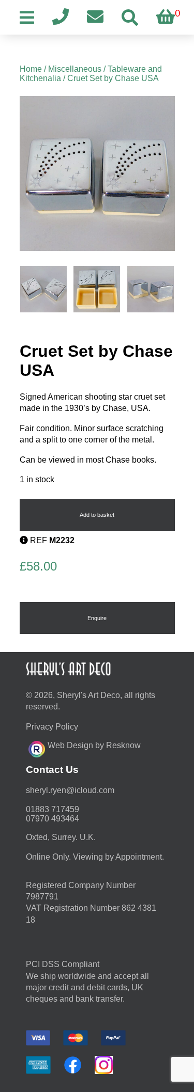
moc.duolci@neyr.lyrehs (70, 790)
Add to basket (97, 515)
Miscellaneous (74, 69)
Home (31, 69)
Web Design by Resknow (94, 745)
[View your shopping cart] (165, 17)
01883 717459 (52, 809)
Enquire (97, 618)
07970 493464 (52, 818)
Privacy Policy (52, 726)
